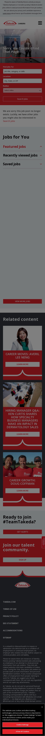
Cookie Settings (22, 725)
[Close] (42, 707)
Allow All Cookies (22, 731)
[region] (22, 720)
